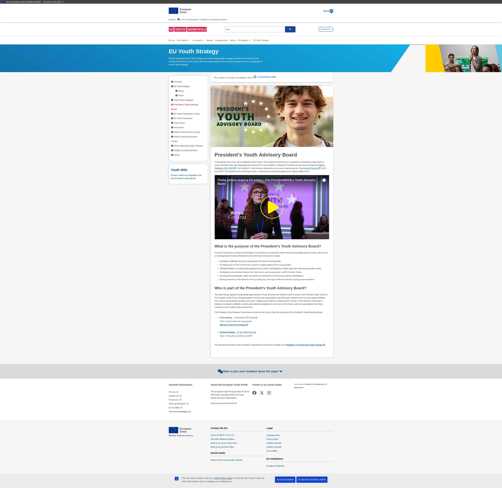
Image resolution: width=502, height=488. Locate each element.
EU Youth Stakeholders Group (186, 114)
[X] (262, 393)
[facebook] (254, 393)
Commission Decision (308, 168)
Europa (172, 19)
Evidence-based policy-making (187, 132)
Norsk (328, 11)
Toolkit (180, 95)
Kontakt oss (174, 396)
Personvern (174, 400)
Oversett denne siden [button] (267, 77)
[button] (255, 76)
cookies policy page (222, 478)
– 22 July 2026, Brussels (238, 332)
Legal (269, 428)
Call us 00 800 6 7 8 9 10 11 (222, 435)
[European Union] (180, 432)
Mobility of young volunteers (186, 150)
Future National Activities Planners (188, 146)
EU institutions (274, 459)
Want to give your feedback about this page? (251, 371)
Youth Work (179, 127)
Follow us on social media (267, 385)
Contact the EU (219, 428)
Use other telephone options (222, 439)
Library (181, 91)
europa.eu (189, 435)
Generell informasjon (180, 385)
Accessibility (174, 407)
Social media (218, 453)
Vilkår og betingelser (177, 404)
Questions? (326, 29)
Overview (178, 82)
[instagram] (269, 393)
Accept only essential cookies (312, 479)
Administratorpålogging (178, 411)
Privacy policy (272, 439)
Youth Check (179, 123)
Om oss (172, 392)
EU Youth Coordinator (183, 118)
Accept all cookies (285, 479)
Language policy (273, 435)
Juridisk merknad (273, 443)
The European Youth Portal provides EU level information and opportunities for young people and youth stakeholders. (230, 394)
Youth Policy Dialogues (183, 100)
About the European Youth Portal (229, 385)
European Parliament (275, 466)
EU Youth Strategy (190, 19)
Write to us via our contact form (224, 443)
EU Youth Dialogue (182, 86)
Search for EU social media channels (226, 460)
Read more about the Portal (222, 403)
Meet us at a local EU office (222, 447)
